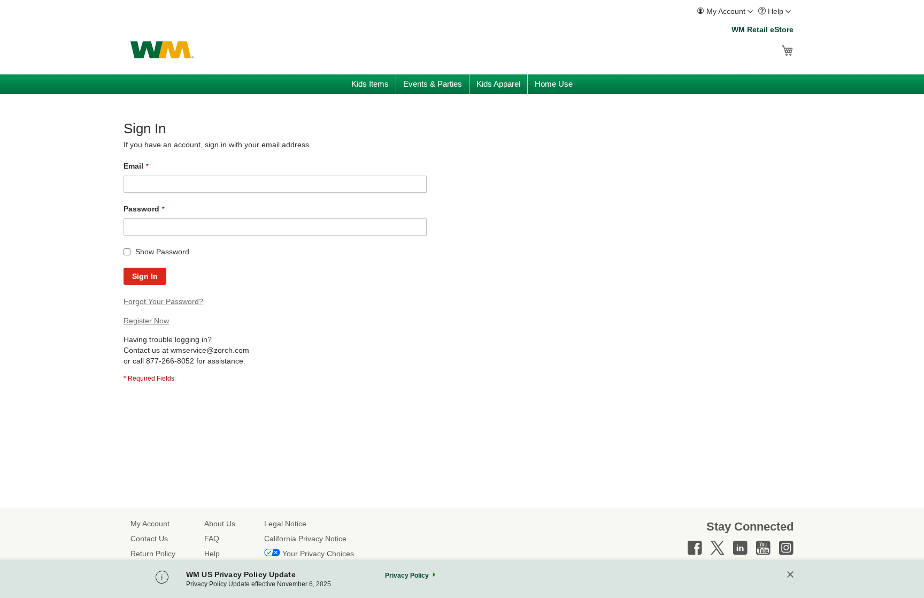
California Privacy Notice (305, 538)
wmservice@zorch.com (210, 350)
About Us (219, 523)
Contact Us (149, 538)
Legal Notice (285, 523)
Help (212, 553)
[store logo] (162, 50)
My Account (150, 523)
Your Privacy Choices (318, 553)
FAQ (211, 538)
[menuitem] (725, 11)
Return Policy (152, 553)
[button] (725, 11)
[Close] (790, 575)
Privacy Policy (407, 575)
